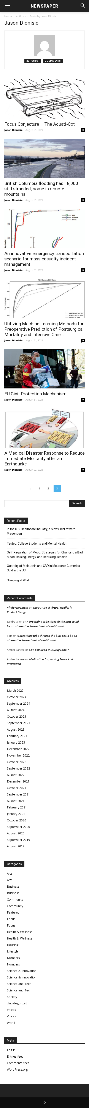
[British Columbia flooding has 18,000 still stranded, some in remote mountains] (44, 158)
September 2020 (18, 827)
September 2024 (18, 703)
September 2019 (18, 840)
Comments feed (18, 1063)
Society (12, 997)
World (11, 1023)
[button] (83, 6)
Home (8, 16)
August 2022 (15, 775)
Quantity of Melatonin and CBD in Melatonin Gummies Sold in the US (43, 568)
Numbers (13, 958)
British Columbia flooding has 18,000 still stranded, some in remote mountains (41, 189)
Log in (11, 1050)
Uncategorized (17, 1003)
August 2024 (15, 710)
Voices (11, 1010)
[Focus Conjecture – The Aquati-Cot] (44, 99)
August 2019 (15, 846)
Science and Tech (19, 984)
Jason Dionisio (13, 129)
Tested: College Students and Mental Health (37, 543)
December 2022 (18, 749)
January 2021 (16, 814)
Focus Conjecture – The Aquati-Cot (39, 124)
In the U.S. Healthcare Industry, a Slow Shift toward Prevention (41, 531)
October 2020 (16, 820)
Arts (10, 873)
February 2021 (17, 807)
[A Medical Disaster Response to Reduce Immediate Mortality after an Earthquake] (44, 428)
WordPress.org (17, 1069)
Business (13, 886)
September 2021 (18, 794)
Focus (11, 919)
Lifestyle (13, 951)
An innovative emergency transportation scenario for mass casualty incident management (44, 259)
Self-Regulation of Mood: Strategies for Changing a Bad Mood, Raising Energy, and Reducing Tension (45, 555)
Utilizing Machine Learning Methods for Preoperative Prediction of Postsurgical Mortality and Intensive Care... (44, 329)
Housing (12, 945)
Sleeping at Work (18, 580)
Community (15, 899)
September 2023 (18, 723)
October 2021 (16, 788)
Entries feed (15, 1056)
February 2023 (17, 736)
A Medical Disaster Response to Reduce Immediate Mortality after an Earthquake (44, 459)
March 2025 (15, 690)
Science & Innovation (22, 971)
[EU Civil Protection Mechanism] (44, 368)
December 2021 (18, 781)
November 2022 (18, 755)
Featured (13, 912)
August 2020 (15, 833)
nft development (17, 607)
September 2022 (18, 768)
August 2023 (15, 729)
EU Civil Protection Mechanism (35, 393)
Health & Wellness (19, 932)
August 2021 (15, 801)
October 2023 (16, 716)
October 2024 (16, 697)
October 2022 (16, 762)
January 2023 (16, 742)
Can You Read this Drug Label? (49, 650)
